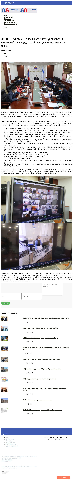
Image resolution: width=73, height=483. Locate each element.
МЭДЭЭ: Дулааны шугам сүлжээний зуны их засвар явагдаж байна (41, 359)
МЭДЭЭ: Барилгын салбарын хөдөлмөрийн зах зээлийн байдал (40, 338)
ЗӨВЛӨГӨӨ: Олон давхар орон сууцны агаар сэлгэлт (37, 400)
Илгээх (5, 473)
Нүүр (5, 27)
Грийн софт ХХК (59, 439)
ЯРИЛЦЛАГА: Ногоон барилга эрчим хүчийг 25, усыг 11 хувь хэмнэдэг (42, 410)
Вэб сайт (50, 439)
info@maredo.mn (9, 2)
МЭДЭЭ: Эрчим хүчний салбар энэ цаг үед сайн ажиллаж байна (40, 328)
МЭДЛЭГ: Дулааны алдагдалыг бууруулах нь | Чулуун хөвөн (39, 379)
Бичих (5, 303)
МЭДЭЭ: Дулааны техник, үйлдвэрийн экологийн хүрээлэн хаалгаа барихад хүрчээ (46, 318)
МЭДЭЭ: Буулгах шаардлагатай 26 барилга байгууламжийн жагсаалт (42, 369)
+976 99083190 (8, 4)
